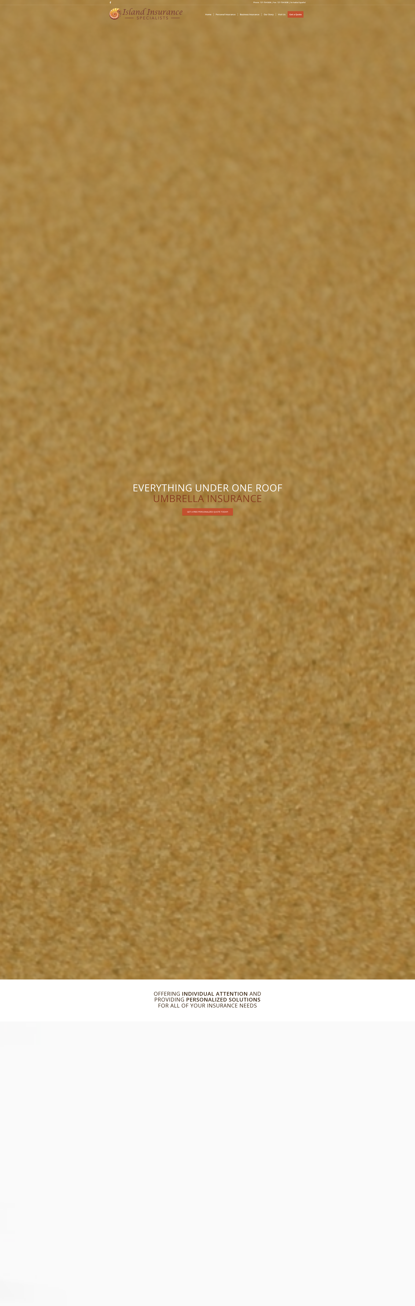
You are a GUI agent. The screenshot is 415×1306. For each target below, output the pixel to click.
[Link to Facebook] (110, 2)
